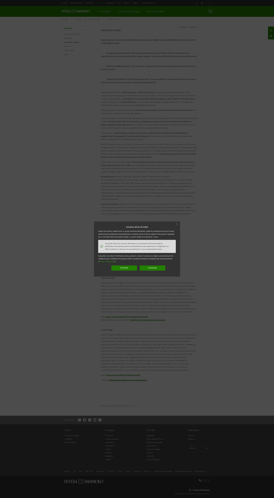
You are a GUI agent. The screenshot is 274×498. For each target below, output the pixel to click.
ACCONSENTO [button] (152, 268)
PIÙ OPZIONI (124, 268)
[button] (177, 224)
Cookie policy (110, 261)
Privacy (101, 261)
